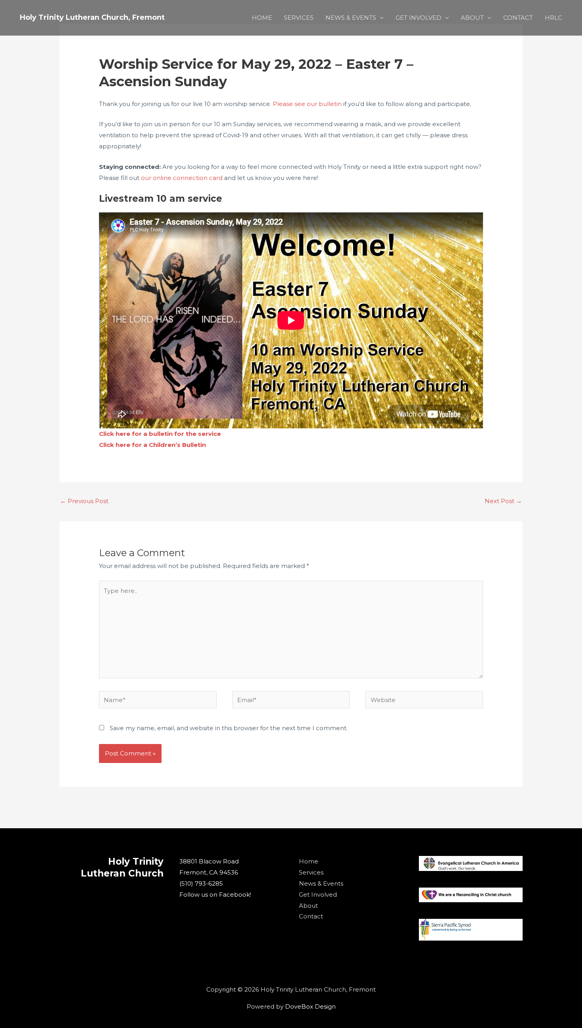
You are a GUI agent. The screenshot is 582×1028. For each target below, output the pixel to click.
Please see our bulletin (307, 104)
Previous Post (84, 501)
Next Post (503, 501)
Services (311, 872)
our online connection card (182, 178)
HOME (262, 17)
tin (202, 445)
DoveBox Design (310, 1006)
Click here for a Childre (135, 445)
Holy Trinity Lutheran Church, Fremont (92, 17)
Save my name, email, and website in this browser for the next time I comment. (229, 728)
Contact (311, 916)
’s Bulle (186, 445)
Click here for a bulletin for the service (160, 433)
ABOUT (472, 17)
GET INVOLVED (418, 17)
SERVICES (299, 17)
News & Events (321, 883)
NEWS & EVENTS (350, 17)
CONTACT (518, 17)
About (308, 905)
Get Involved (318, 894)
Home (308, 861)
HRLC (553, 17)
